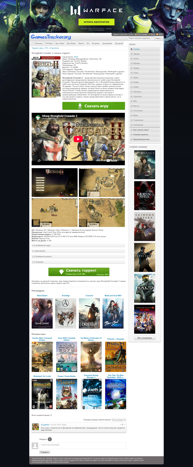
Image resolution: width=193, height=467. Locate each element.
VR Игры (49, 43)
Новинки (38, 43)
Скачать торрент (87, 272)
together (45, 425)
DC (88, 43)
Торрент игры (37, 48)
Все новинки (145, 337)
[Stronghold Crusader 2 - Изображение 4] (102, 227)
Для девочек (107, 43)
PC (46, 48)
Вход (153, 34)
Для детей (119, 43)
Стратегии (54, 48)
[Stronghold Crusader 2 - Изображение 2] (102, 197)
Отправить (45, 452)
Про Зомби (59, 43)
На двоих (96, 43)
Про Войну (71, 43)
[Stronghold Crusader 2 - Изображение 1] (55, 197)
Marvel (81, 43)
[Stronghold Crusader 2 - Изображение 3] (55, 227)
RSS (160, 34)
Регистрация (142, 34)
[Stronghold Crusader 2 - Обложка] (46, 97)
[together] (35, 426)
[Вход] (50, 439)
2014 (76, 57)
